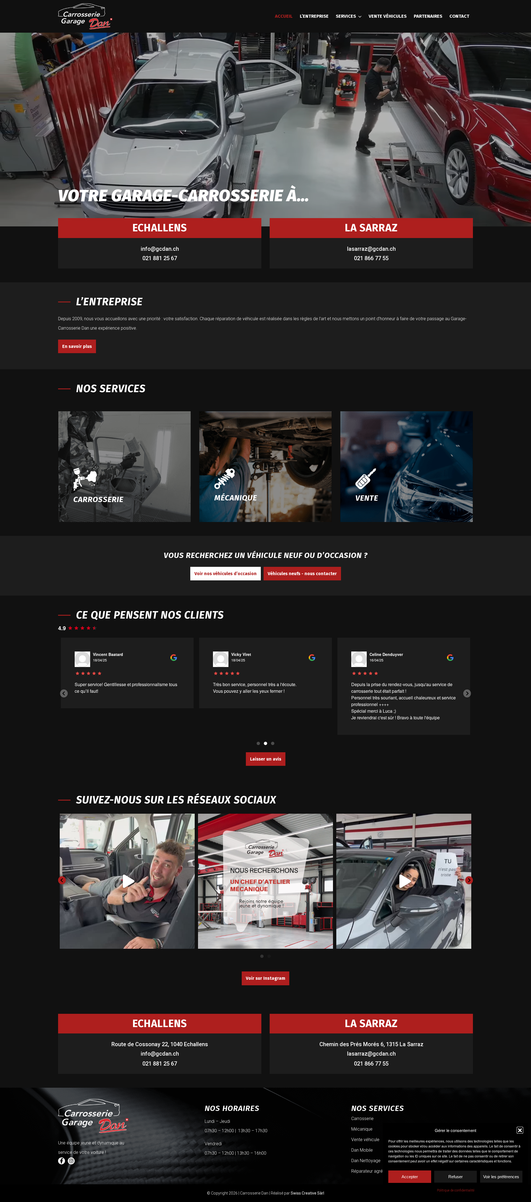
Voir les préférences (501, 1176)
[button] (520, 1130)
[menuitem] (283, 16)
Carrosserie (362, 1118)
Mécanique (362, 1129)
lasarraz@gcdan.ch (371, 248)
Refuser (455, 1176)
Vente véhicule (365, 1139)
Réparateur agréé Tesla (374, 1171)
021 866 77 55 (371, 258)
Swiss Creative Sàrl (307, 1193)
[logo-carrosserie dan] (85, 16)
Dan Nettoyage (366, 1160)
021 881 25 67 (159, 258)
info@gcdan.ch (160, 248)
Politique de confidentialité (455, 1190)
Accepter (410, 1176)
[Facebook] (61, 1160)
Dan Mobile (362, 1150)
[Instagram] (71, 1160)
